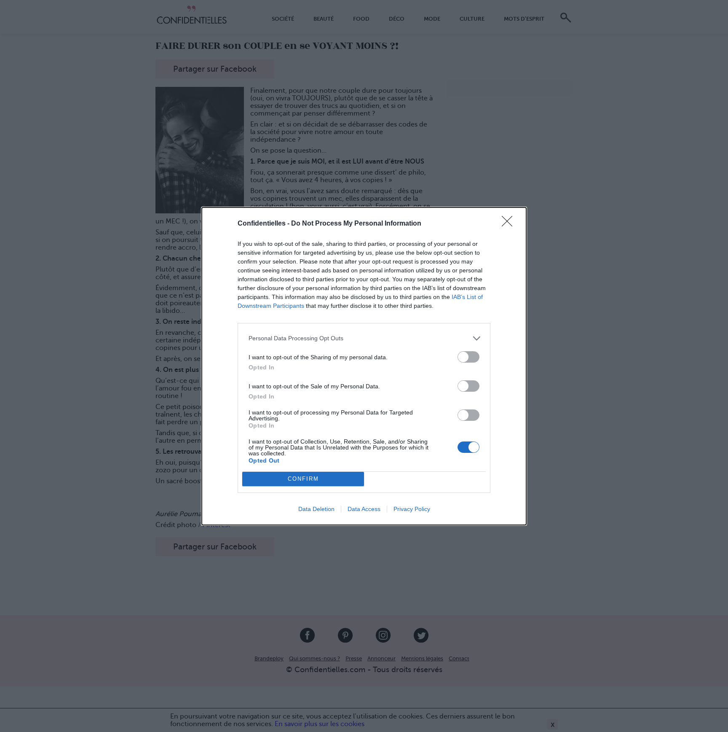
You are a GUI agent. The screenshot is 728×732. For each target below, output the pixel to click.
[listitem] (364, 338)
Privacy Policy (411, 509)
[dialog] (364, 366)
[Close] (510, 224)
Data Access (364, 509)
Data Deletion (316, 509)
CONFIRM (303, 479)
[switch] (468, 357)
